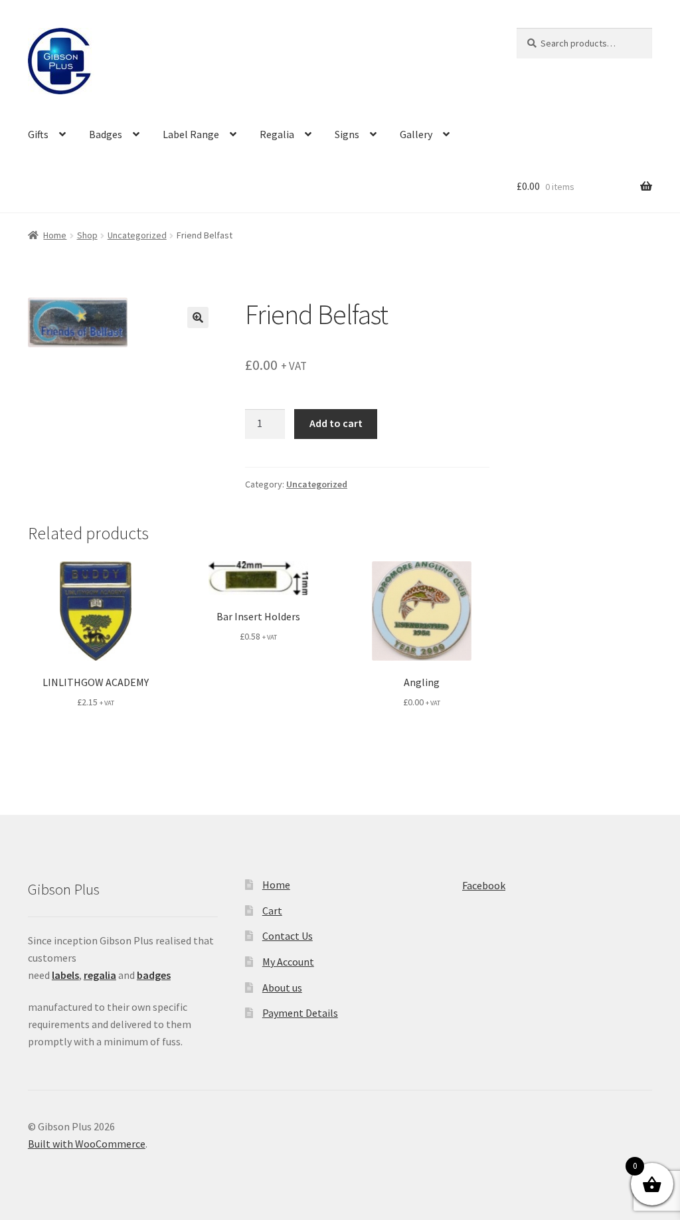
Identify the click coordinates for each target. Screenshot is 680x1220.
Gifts (38, 134)
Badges (105, 134)
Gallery (416, 134)
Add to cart (336, 423)
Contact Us (287, 935)
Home (54, 235)
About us (282, 987)
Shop (87, 235)
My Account (288, 961)
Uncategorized (137, 235)
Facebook (483, 885)
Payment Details (300, 1012)
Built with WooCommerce (86, 1143)
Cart (272, 910)
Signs (347, 134)
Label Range (191, 134)
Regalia (277, 134)
